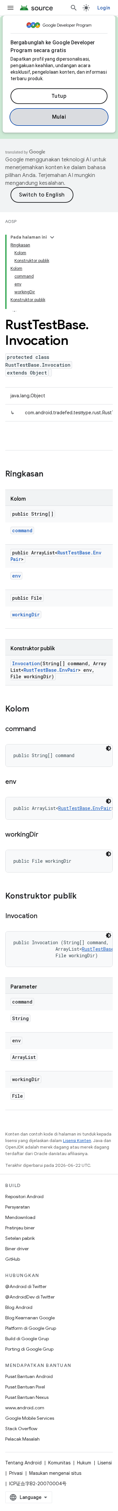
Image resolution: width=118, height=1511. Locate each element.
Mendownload (20, 1217)
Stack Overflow (21, 1428)
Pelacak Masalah (22, 1439)
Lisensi (105, 1462)
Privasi (16, 1473)
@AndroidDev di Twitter (30, 1297)
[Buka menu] (10, 8)
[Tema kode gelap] (108, 748)
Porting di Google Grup (29, 1349)
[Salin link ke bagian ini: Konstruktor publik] (83, 897)
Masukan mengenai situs (55, 1473)
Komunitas (59, 1462)
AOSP (10, 221)
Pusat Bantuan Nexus (27, 1397)
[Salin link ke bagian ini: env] (22, 782)
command (22, 530)
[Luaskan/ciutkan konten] (52, 237)
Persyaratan (17, 1207)
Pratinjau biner (20, 1228)
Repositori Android (24, 1196)
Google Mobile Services (29, 1418)
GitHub (12, 1259)
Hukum (84, 1462)
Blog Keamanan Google (30, 1318)
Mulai (59, 117)
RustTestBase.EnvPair (51, 670)
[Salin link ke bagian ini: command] (42, 729)
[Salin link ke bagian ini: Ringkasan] (49, 474)
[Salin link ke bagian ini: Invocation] (43, 916)
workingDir (26, 614)
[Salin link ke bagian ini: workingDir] (44, 835)
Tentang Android (23, 1462)
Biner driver (17, 1249)
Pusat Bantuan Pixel (25, 1387)
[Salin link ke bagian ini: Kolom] (35, 709)
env (16, 576)
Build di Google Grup (27, 1339)
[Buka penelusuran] (74, 8)
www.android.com (24, 1408)
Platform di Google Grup (30, 1328)
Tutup (59, 96)
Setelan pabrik (20, 1238)
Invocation (26, 663)
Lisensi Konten (77, 1140)
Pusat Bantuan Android (29, 1376)
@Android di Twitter (26, 1286)
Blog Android (18, 1307)
